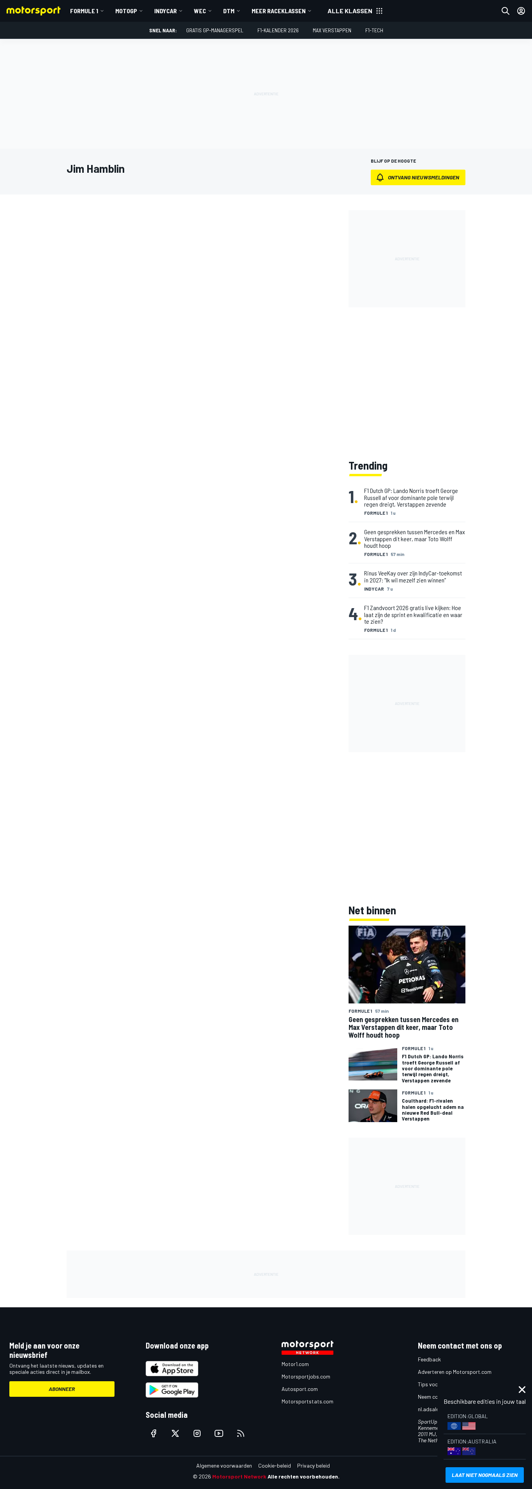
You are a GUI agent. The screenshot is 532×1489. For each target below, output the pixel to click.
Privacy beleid (313, 1465)
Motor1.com (295, 1364)
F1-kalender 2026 (278, 30)
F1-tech (374, 30)
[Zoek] (505, 11)
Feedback (429, 1359)
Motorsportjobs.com (306, 1376)
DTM (228, 10)
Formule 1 (84, 10)
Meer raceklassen (279, 10)
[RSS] (240, 1433)
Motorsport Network (239, 1476)
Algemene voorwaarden (224, 1465)
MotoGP (126, 10)
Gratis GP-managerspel (214, 30)
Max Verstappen (332, 30)
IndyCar (165, 10)
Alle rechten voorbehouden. (304, 1476)
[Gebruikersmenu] (521, 11)
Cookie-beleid (274, 1465)
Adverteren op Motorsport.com (454, 1371)
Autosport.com (300, 1389)
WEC (200, 10)
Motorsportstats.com (307, 1401)
